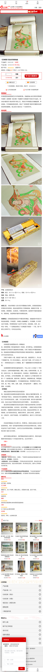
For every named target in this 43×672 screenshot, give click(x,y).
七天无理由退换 (12, 89)
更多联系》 (33, 648)
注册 (35, 7)
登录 (40, 7)
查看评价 (18, 67)
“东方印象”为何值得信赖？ (32, 89)
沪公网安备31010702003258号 (28, 661)
